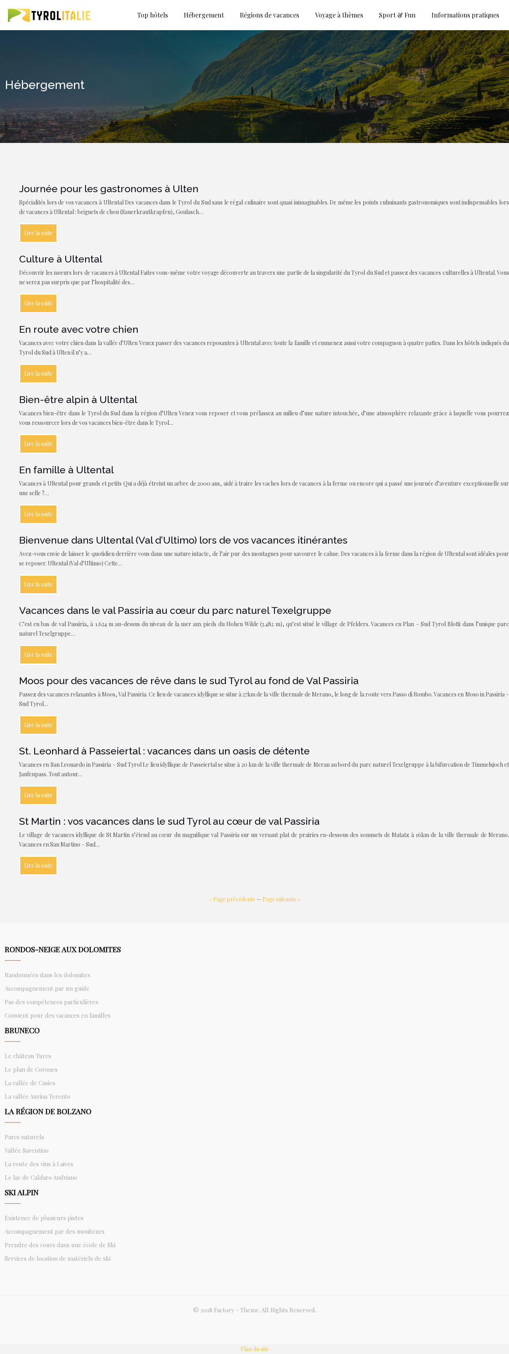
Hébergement (204, 15)
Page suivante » (281, 899)
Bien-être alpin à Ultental (78, 399)
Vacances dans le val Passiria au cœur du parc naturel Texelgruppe (175, 610)
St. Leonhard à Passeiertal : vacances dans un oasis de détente (164, 751)
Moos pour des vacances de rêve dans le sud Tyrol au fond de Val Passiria (189, 681)
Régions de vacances (269, 15)
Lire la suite (38, 233)
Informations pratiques (465, 15)
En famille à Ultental (66, 470)
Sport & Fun (397, 15)
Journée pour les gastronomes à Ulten (108, 189)
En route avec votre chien (78, 329)
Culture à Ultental (60, 259)
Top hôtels (152, 15)
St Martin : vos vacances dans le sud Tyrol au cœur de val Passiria (169, 821)
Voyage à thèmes (339, 15)
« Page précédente (232, 899)
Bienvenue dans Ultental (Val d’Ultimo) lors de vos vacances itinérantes (183, 540)
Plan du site (255, 1349)
